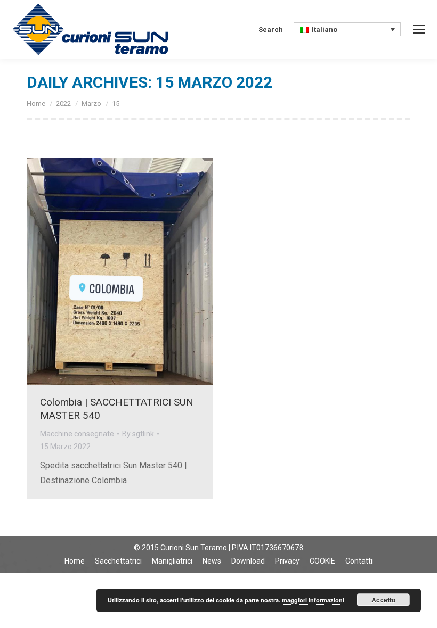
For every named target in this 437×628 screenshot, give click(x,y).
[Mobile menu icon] (418, 29)
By (138, 433)
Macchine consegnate (77, 433)
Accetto (383, 600)
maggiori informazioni (313, 600)
